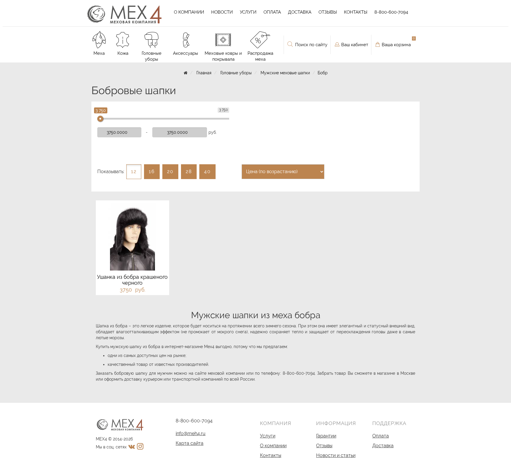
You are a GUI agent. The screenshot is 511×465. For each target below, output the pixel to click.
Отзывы (327, 12)
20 (170, 171)
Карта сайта (189, 443)
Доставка (299, 12)
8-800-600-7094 (391, 12)
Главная (203, 72)
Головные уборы (236, 72)
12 (134, 171)
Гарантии (326, 436)
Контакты (355, 12)
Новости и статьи (335, 455)
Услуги (248, 12)
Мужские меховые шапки (285, 72)
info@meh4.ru (191, 433)
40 (207, 171)
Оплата (272, 12)
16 (152, 171)
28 (189, 171)
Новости (222, 12)
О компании (189, 12)
